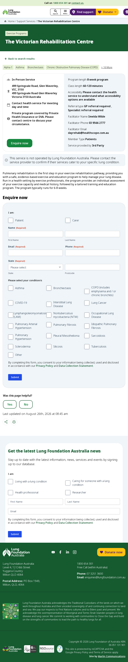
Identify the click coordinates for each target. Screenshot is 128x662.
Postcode (69, 273)
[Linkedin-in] (67, 552)
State (10, 273)
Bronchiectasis (62, 288)
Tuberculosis (98, 346)
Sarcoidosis (98, 335)
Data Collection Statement (76, 366)
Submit (15, 377)
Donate (108, 12)
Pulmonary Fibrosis (64, 325)
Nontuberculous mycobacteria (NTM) (65, 315)
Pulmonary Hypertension (23, 337)
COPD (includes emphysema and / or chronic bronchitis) (103, 291)
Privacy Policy (44, 366)
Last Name (70, 239)
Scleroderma (22, 346)
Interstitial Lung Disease (62, 304)
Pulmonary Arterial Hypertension (26, 326)
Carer (75, 220)
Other (18, 355)
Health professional (26, 492)
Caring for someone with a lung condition (91, 483)
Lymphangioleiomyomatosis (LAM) (30, 315)
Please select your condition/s (25, 280)
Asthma (19, 288)
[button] (65, 12)
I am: (11, 212)
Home (11, 21)
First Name (13, 239)
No (26, 404)
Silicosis (57, 346)
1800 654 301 (60, 2)
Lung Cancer (98, 303)
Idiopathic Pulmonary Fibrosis (103, 326)
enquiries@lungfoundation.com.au (105, 577)
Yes (9, 404)
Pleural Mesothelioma (66, 335)
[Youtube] (53, 552)
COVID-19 (21, 303)
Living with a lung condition (31, 481)
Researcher (79, 492)
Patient (19, 220)
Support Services (26, 21)
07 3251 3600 (95, 573)
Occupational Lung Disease (102, 315)
